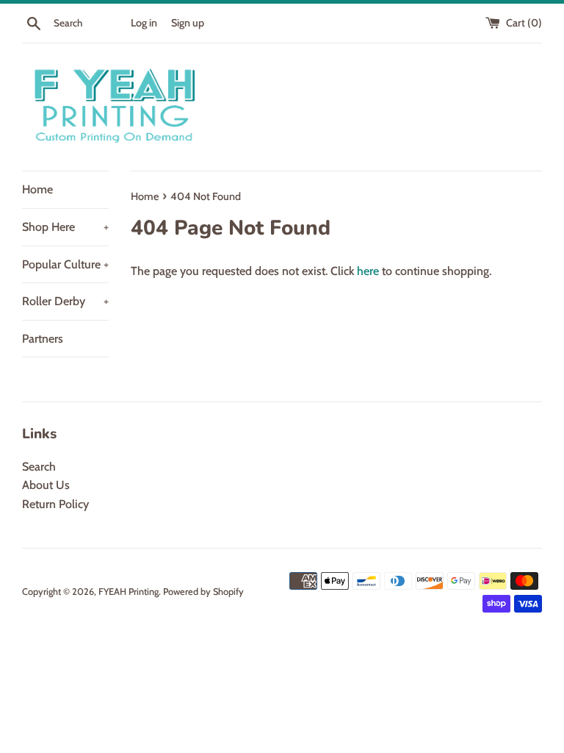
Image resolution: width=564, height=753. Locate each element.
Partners (42, 339)
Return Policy (55, 504)
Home (37, 189)
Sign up (187, 22)
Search (39, 467)
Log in (144, 22)
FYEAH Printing (128, 591)
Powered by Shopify (203, 591)
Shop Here (65, 227)
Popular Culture (65, 264)
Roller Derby (65, 301)
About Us (46, 485)
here (368, 271)
